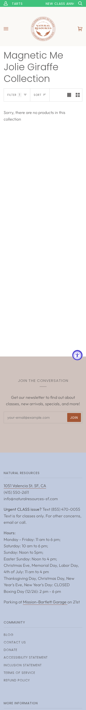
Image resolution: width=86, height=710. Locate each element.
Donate (10, 650)
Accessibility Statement (26, 657)
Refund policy (17, 680)
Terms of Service (19, 672)
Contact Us (15, 642)
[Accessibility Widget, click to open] (77, 355)
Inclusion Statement (23, 665)
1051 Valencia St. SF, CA (25, 485)
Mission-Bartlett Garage (45, 602)
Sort (38, 95)
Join (74, 417)
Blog (9, 634)
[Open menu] (10, 29)
